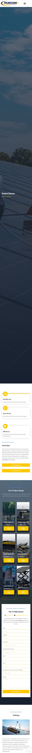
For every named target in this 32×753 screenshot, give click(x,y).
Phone (4, 663)
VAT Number (5, 642)
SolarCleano (8, 196)
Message (4, 677)
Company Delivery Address (8, 649)
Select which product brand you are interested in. (13, 670)
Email (4, 656)
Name (4, 628)
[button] (24, 3)
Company (5, 635)
